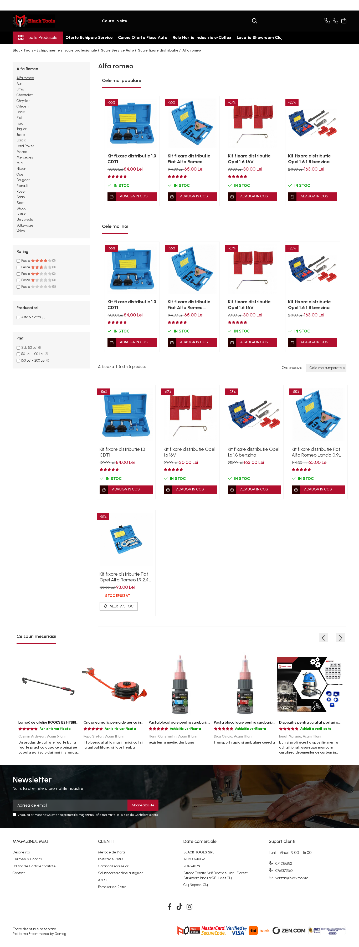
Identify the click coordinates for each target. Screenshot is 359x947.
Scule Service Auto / (119, 50)
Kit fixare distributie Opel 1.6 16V (249, 159)
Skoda (21, 208)
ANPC (102, 880)
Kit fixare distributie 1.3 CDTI (131, 159)
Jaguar (22, 129)
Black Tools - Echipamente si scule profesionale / (56, 50)
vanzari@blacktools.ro (291, 878)
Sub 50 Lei (29, 348)
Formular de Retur (112, 887)
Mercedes (25, 157)
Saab (21, 197)
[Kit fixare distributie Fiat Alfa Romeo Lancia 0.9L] (192, 123)
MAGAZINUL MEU (30, 841)
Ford (20, 123)
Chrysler (23, 101)
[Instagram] (189, 907)
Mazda (22, 152)
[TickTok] (179, 907)
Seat (20, 203)
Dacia (21, 112)
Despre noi (21, 852)
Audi (20, 84)
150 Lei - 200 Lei (33, 360)
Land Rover (25, 146)
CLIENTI (106, 841)
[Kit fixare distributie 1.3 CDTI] (132, 123)
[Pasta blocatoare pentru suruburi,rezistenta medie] (179, 684)
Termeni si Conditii (27, 859)
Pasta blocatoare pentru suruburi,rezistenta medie (192, 722)
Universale (25, 220)
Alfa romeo (25, 78)
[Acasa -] (39, 21)
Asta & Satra (31, 317)
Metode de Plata (111, 852)
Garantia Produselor (113, 866)
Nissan (21, 169)
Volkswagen (26, 225)
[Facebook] (169, 907)
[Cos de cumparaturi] (343, 21)
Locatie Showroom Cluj (260, 37)
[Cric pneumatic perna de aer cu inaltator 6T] (114, 684)
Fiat (19, 118)
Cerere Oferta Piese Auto (142, 37)
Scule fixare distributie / (160, 50)
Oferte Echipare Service (89, 37)
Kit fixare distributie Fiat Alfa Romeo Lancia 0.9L (189, 159)
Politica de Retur (110, 859)
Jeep (21, 135)
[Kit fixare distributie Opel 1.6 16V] (252, 123)
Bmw (20, 89)
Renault (22, 186)
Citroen (22, 106)
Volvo (21, 231)
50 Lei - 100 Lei (32, 354)
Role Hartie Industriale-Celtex (202, 37)
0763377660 (284, 871)
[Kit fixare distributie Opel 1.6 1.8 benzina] (312, 123)
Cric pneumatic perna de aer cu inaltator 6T (121, 722)
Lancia (21, 140)
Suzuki (22, 214)
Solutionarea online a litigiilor (120, 873)
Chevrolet (25, 95)
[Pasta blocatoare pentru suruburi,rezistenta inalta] (244, 684)
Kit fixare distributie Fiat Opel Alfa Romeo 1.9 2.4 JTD (124, 577)
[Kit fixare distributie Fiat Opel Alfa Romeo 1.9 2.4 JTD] (126, 539)
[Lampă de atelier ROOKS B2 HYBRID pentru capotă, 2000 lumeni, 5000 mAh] (49, 684)
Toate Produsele (42, 37)
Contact (19, 873)
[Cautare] (254, 21)
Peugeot (23, 180)
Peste (26, 261)
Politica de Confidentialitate (139, 815)
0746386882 (283, 864)
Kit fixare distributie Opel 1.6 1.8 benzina (309, 159)
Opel (20, 174)
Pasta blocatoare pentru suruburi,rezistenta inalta (257, 722)
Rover (21, 191)
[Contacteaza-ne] (327, 21)
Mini (20, 163)
